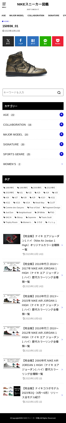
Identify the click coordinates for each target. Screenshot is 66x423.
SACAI (8, 217)
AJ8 (25, 197)
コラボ (39, 222)
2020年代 (10, 193)
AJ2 (30, 193)
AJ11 (53, 197)
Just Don (9, 212)
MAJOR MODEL (16, 16)
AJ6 (7, 197)
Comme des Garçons (15, 207)
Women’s (27, 222)
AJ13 (18, 203)
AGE (4, 16)
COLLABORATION (36, 16)
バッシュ (51, 222)
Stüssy (20, 217)
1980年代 (10, 188)
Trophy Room (11, 222)
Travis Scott (46, 217)
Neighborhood (25, 212)
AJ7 (16, 197)
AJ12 (8, 203)
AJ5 (56, 193)
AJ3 (38, 193)
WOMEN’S (11, 164)
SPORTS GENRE (16, 154)
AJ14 (27, 203)
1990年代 (23, 188)
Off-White (41, 212)
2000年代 (37, 188)
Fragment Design (52, 207)
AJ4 (47, 193)
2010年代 (51, 188)
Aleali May (39, 203)
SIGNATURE (53, 16)
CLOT (52, 203)
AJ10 (43, 197)
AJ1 (21, 193)
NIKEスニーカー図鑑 (33, 4)
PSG (52, 212)
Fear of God (34, 207)
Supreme (32, 217)
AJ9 (33, 197)
